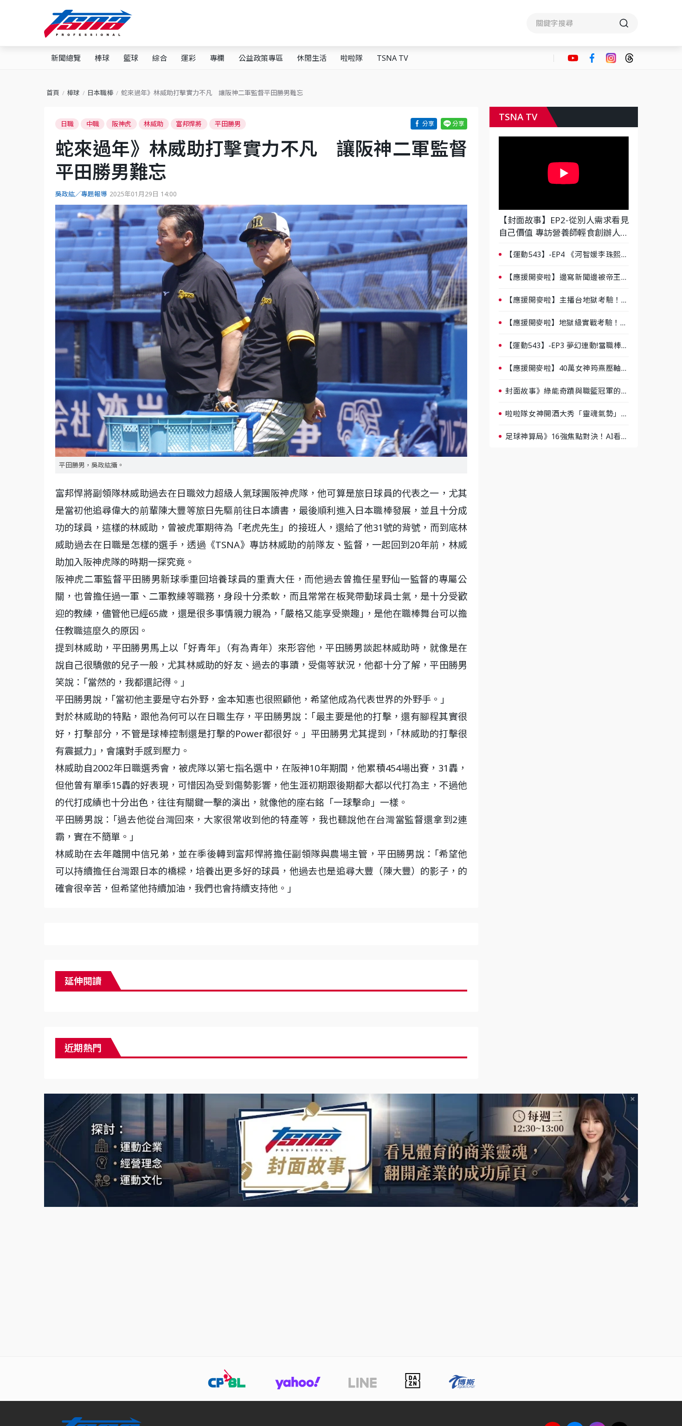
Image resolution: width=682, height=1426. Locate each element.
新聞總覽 (66, 58)
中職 (92, 123)
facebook (592, 58)
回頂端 (659, 1269)
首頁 (52, 92)
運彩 (188, 58)
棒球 (102, 58)
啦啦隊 (352, 58)
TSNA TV (392, 58)
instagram (611, 58)
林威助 (153, 123)
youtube (573, 58)
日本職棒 (100, 92)
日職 (67, 123)
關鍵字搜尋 (582, 23)
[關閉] (632, 1099)
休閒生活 (312, 58)
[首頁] (89, 24)
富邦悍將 (189, 123)
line (454, 124)
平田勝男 (228, 123)
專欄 (217, 58)
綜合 (159, 58)
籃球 (130, 58)
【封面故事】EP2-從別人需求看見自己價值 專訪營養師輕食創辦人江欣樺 (564, 226)
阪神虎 (121, 123)
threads (629, 58)
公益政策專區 (260, 58)
